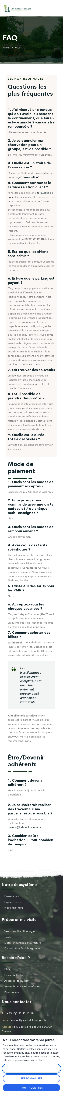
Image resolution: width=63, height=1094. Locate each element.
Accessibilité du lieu (16, 980)
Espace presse (13, 902)
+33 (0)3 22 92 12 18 (20, 1013)
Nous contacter (13, 975)
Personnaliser (31, 1078)
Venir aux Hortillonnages (19, 931)
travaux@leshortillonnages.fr (24, 827)
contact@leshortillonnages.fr (28, 1020)
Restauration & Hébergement (22, 948)
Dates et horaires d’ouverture (22, 942)
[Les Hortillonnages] (17, 8)
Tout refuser (31, 1068)
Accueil (6, 47)
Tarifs (7, 937)
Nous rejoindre (13, 907)
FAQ (7, 969)
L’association (12, 896)
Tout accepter (31, 1087)
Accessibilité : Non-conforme (22, 986)
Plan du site (11, 992)
